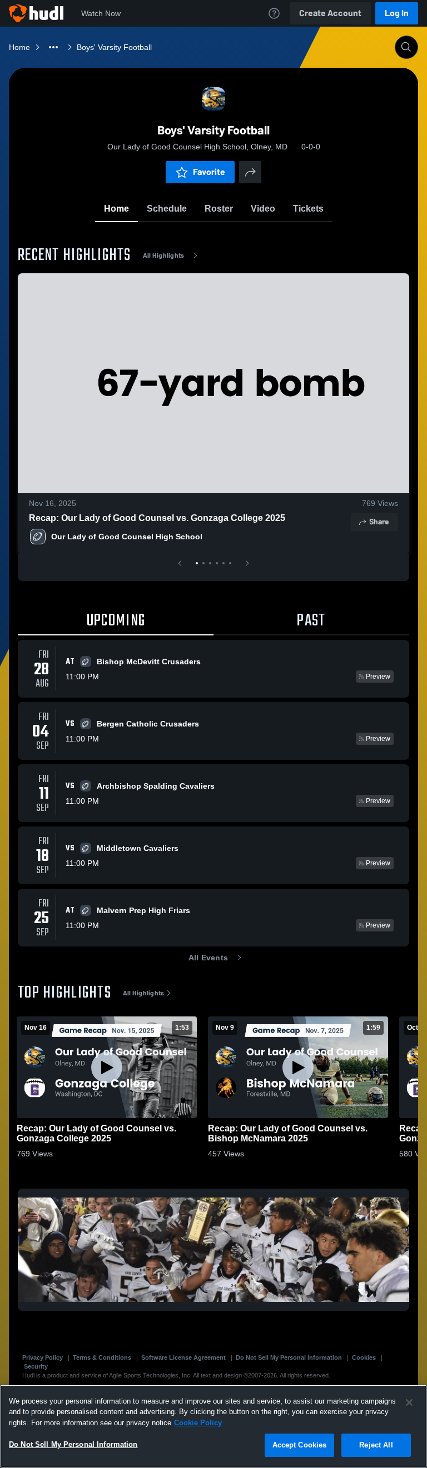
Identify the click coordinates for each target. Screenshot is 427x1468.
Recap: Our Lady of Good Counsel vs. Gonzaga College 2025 (157, 518)
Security (36, 1366)
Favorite (209, 171)
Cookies (364, 1357)
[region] (213, 1426)
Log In (397, 13)
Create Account (330, 13)
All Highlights (164, 255)
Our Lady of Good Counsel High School (126, 536)
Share (379, 521)
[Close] (409, 1402)
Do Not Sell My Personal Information (289, 1357)
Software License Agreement (183, 1357)
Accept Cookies (299, 1445)
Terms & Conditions (102, 1357)
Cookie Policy (198, 1423)
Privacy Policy (42, 1357)
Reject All (376, 1445)
